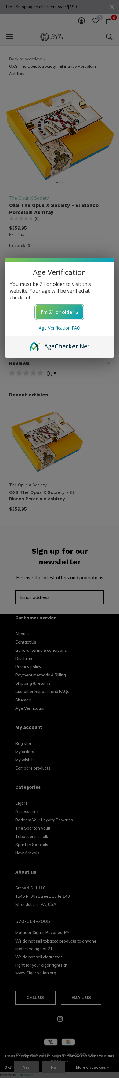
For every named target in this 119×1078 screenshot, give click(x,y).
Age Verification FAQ (59, 328)
